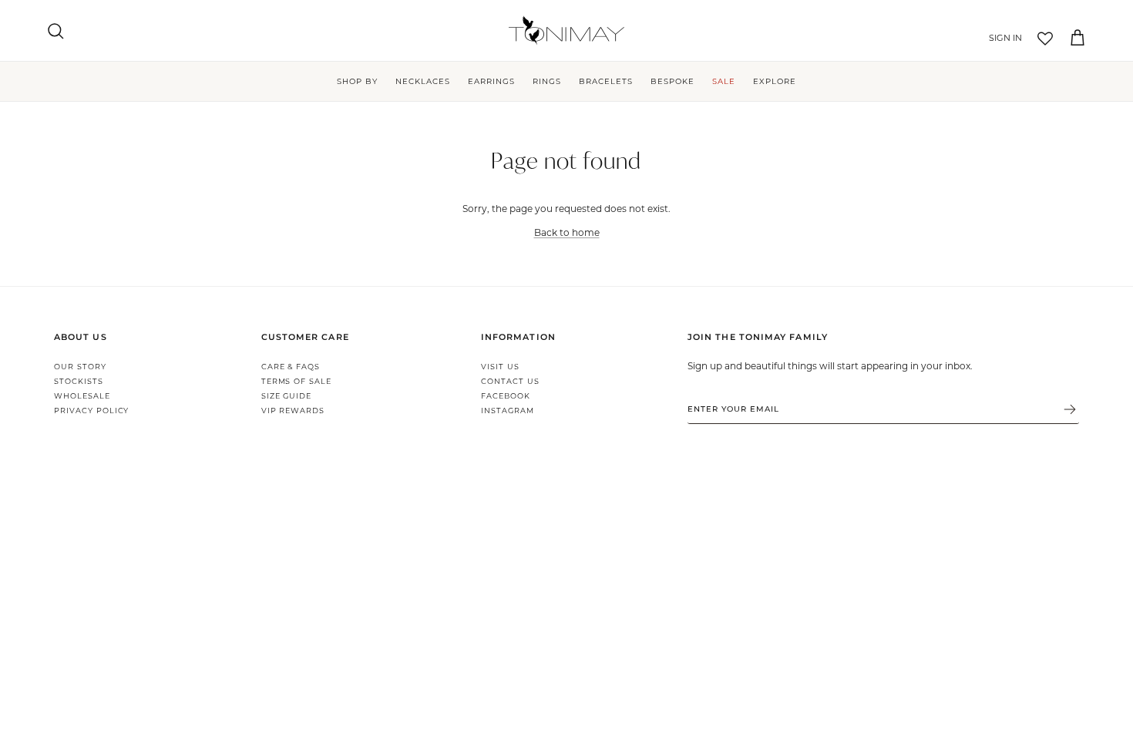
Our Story (80, 367)
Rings (547, 81)
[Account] (1002, 38)
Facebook (505, 396)
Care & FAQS (291, 367)
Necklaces (422, 81)
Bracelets (606, 81)
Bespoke (672, 81)
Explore (774, 81)
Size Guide (286, 396)
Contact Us (510, 381)
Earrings (491, 81)
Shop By (357, 81)
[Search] (55, 31)
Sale (723, 81)
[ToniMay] (566, 30)
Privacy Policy (91, 411)
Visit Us (500, 367)
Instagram (507, 411)
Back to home (567, 232)
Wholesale (82, 396)
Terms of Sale (296, 381)
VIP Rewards (293, 411)
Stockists (78, 381)
